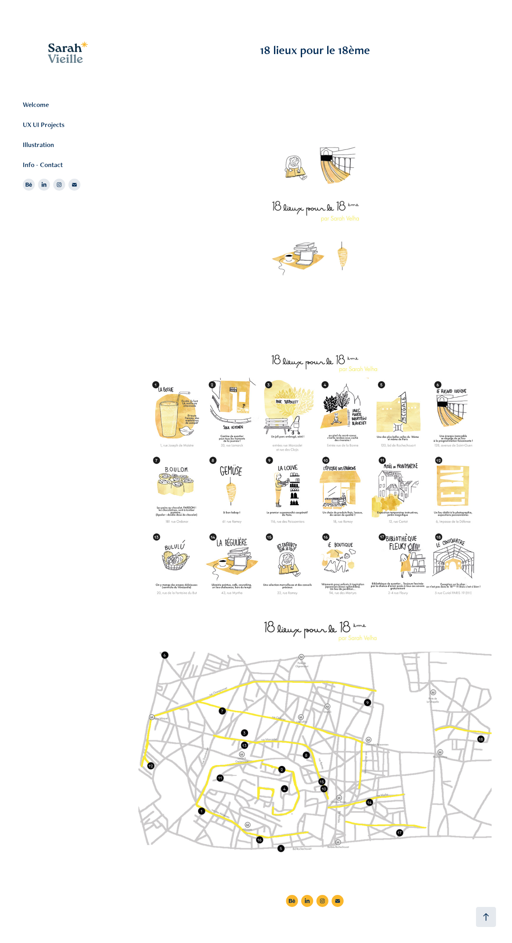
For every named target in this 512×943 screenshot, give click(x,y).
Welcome (36, 104)
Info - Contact (43, 164)
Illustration (38, 144)
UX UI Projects (43, 124)
